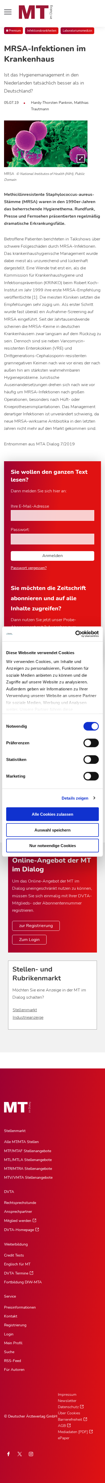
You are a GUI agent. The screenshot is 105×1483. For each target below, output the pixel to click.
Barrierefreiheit (70, 1419)
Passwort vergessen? (29, 567)
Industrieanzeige (28, 1017)
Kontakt (10, 1316)
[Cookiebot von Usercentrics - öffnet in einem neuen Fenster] (75, 633)
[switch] (86, 741)
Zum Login (29, 940)
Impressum (67, 1394)
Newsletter (67, 1400)
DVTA (9, 1191)
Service (10, 1296)
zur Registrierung (36, 926)
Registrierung (15, 1325)
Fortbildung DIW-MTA (23, 1282)
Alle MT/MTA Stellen (21, 1141)
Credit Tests (14, 1255)
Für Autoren (14, 1369)
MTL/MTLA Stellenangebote (28, 1159)
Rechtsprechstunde (20, 1202)
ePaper (63, 1438)
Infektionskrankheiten (41, 31)
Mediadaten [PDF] (73, 1431)
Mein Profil (13, 1343)
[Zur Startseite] (36, 12)
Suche (9, 1351)
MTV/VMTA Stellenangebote (28, 1177)
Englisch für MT (17, 1264)
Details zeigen (75, 798)
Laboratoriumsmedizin (77, 31)
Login (8, 1334)
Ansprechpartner (18, 1211)
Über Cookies (69, 1413)
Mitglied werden (17, 1220)
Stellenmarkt (25, 1010)
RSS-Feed (12, 1360)
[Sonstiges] (46, 143)
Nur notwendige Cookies (52, 845)
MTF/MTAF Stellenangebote (27, 1151)
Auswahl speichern (52, 829)
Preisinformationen (20, 1307)
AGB (62, 1425)
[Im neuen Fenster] (19, 1454)
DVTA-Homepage (19, 1229)
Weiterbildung (16, 1244)
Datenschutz (68, 1406)
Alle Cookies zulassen (52, 814)
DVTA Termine (16, 1273)
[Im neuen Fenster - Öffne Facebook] (8, 1454)
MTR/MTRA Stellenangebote (28, 1168)
